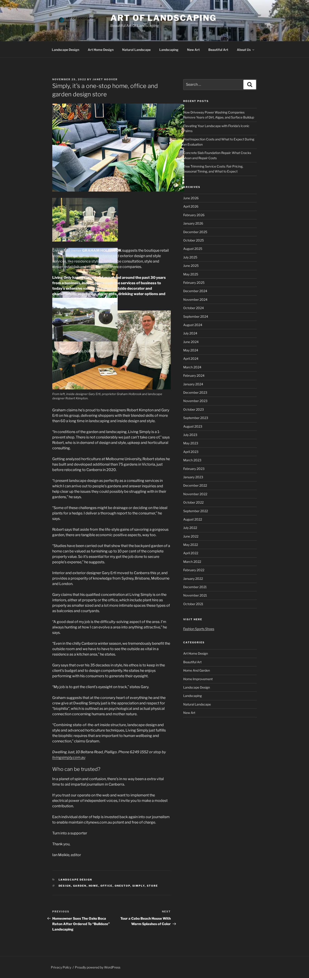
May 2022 (190, 545)
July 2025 (190, 257)
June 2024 (191, 342)
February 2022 (193, 570)
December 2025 (195, 232)
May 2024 (190, 350)
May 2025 (190, 274)
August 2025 (192, 249)
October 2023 (193, 409)
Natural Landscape (136, 50)
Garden (80, 885)
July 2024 (190, 333)
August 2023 (192, 426)
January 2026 (193, 223)
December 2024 (195, 291)
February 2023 (193, 469)
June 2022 (190, 536)
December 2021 (195, 587)
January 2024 (193, 384)
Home (93, 885)
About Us (244, 50)
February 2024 (193, 375)
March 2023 (192, 460)
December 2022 (195, 485)
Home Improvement (198, 679)
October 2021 (193, 604)
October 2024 (193, 308)
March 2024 (192, 367)
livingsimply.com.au (68, 757)
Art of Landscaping (163, 18)
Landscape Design (65, 50)
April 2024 (190, 358)
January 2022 (193, 578)
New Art (193, 50)
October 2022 (193, 502)
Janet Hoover (105, 79)
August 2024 (192, 325)
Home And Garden (196, 670)
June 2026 (191, 198)
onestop (122, 885)
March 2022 (192, 562)
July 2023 (190, 435)
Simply (138, 885)
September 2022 (195, 511)
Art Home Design (101, 50)
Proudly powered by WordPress (97, 967)
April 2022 (190, 553)
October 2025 (193, 240)
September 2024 (195, 316)
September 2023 (195, 418)
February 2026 (193, 215)
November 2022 (195, 494)
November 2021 (195, 595)
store (152, 885)
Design (65, 885)
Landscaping (168, 50)
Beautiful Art (218, 50)
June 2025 (191, 266)
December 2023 (195, 392)
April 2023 (190, 452)
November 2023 (195, 401)
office (106, 885)
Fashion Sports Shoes (198, 629)
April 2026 (190, 206)
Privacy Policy (61, 967)
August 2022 (192, 519)
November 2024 (195, 299)
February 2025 (193, 282)
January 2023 (193, 477)
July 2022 (190, 528)
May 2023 (190, 443)
